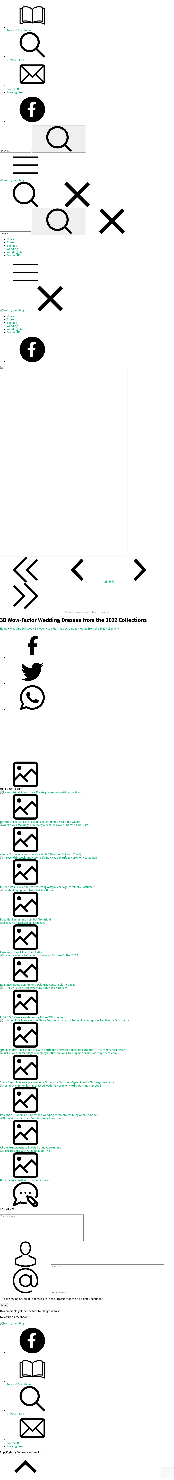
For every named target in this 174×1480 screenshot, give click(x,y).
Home (3, 628)
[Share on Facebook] (32, 657)
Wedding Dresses (21, 628)
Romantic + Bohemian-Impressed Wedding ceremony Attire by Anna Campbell (49, 1115)
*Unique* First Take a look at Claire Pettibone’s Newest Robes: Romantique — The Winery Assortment (63, 1049)
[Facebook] (32, 121)
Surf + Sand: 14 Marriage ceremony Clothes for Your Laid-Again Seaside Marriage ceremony (57, 1082)
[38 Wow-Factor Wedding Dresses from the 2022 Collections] (63, 555)
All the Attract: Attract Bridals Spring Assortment (30, 1147)
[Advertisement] (87, 738)
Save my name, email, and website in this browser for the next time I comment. (53, 1299)
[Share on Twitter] (32, 709)
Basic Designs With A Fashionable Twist (24, 1180)
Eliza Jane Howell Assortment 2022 (21, 952)
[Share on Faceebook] (32, 683)
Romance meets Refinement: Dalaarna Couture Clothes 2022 (37, 984)
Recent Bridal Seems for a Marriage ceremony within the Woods (40, 821)
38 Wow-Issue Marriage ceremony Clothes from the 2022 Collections (77, 628)
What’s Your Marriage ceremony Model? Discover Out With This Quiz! (42, 854)
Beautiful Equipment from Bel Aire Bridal (25, 919)
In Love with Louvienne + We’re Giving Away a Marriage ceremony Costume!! (47, 887)
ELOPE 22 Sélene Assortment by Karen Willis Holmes (32, 1017)
